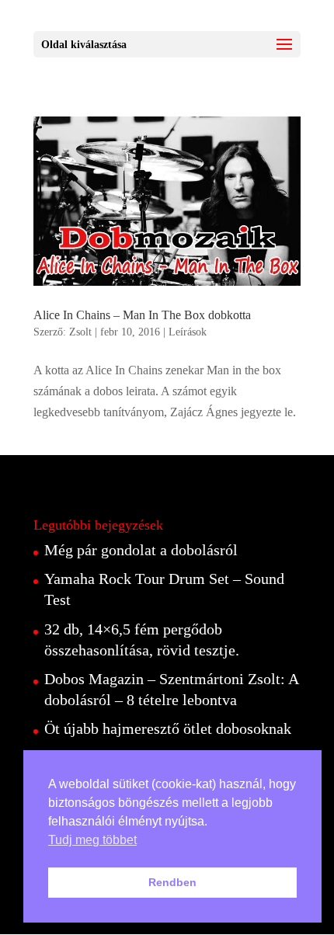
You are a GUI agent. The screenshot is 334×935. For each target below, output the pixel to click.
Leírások (188, 332)
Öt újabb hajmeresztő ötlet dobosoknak (167, 728)
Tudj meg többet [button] (92, 839)
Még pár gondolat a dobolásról (141, 549)
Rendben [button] (172, 882)
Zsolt (80, 332)
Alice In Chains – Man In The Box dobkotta (142, 315)
